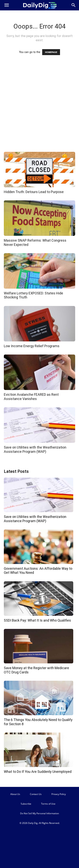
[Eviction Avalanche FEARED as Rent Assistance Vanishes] (39, 372)
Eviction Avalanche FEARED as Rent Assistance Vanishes (31, 396)
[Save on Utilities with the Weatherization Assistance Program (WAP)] (39, 425)
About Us (15, 794)
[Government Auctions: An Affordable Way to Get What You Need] (38, 546)
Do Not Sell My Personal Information (39, 813)
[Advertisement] (39, 107)
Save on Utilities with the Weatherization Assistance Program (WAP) (35, 449)
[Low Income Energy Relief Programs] (39, 323)
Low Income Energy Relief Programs (31, 346)
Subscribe (26, 803)
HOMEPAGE (51, 52)
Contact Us (36, 794)
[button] (6, 5)
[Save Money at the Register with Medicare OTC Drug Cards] (38, 646)
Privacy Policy (58, 794)
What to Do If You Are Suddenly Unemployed (38, 772)
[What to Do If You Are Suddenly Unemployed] (38, 750)
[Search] (73, 5)
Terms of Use (48, 803)
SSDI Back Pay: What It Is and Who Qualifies (37, 620)
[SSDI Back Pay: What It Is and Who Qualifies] (38, 598)
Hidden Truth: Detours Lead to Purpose (34, 192)
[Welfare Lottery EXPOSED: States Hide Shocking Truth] (39, 271)
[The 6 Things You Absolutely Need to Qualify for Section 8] (38, 698)
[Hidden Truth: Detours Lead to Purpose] (39, 169)
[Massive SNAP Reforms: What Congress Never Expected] (39, 218)
